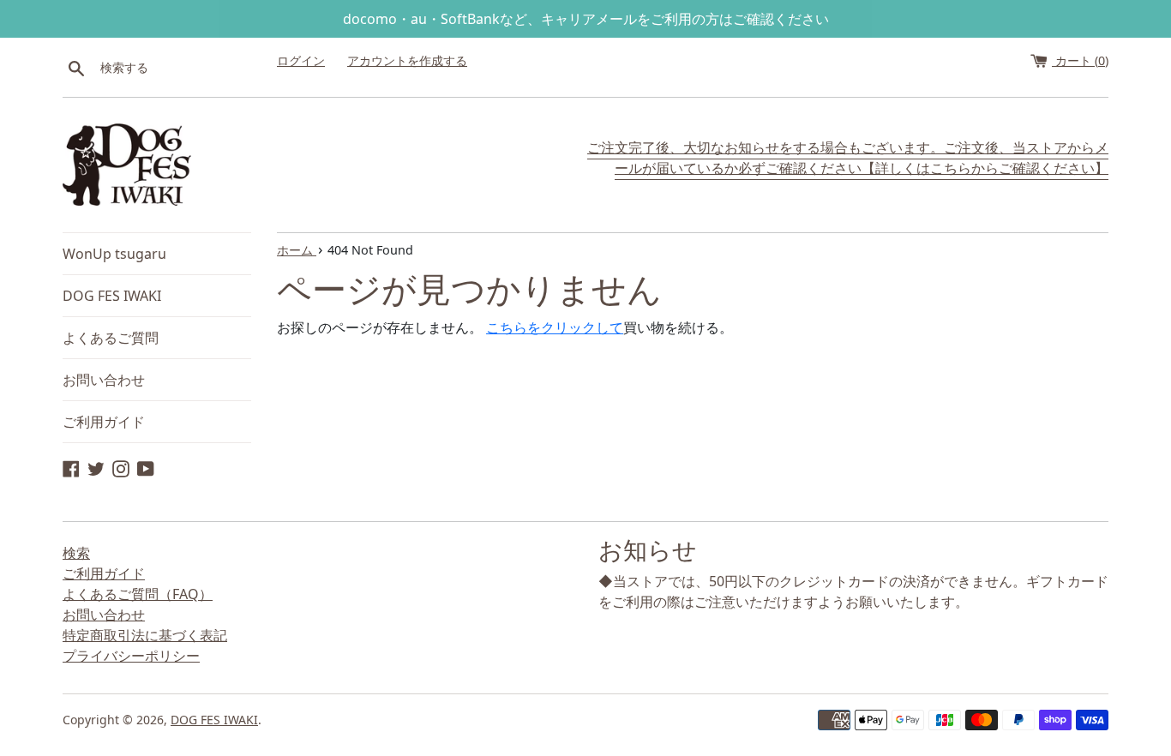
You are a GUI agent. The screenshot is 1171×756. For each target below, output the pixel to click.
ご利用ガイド (104, 421)
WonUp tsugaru (114, 253)
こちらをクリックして (554, 327)
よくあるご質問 (111, 337)
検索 (76, 552)
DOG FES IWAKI (112, 295)
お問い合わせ (104, 379)
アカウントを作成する (407, 60)
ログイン (301, 60)
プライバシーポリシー (131, 655)
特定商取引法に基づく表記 (145, 635)
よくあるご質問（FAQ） (138, 594)
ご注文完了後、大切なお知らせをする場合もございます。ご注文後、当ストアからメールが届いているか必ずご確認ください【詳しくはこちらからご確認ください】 (847, 157)
